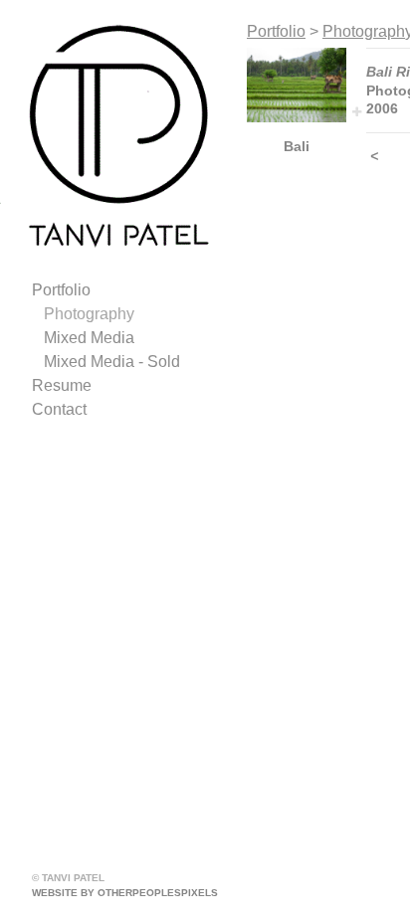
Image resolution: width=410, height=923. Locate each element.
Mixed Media (89, 337)
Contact (59, 409)
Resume (62, 385)
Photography (89, 313)
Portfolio (61, 289)
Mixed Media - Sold (112, 361)
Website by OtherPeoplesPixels (125, 892)
